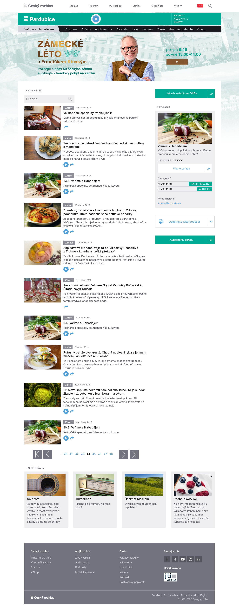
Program (93, 6)
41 (71, 454)
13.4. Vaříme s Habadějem (81, 181)
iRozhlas (73, 6)
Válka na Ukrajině (41, 557)
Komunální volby (41, 562)
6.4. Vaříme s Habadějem (81, 323)
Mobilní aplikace (85, 572)
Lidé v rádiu (126, 567)
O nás (161, 29)
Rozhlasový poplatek (132, 582)
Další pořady (35, 468)
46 (99, 454)
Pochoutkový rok (186, 499)
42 (77, 454)
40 (65, 454)
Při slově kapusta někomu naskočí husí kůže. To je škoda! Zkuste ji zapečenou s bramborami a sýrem (104, 391)
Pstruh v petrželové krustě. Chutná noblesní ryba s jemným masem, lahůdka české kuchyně (104, 354)
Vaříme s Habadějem (172, 146)
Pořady (86, 29)
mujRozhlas (115, 6)
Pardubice (204, 189)
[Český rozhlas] (38, 6)
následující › (123, 454)
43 (82, 454)
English (204, 595)
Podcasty (81, 567)
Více (201, 29)
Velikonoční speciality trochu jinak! (87, 113)
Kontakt (124, 577)
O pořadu (163, 107)
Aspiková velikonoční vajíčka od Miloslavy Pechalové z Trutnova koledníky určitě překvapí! (100, 249)
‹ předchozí (47, 454)
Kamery (178, 22)
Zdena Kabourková (169, 203)
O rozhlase (157, 6)
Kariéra (124, 572)
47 (105, 454)
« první (37, 454)
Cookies (156, 595)
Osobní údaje (171, 595)
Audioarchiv (181, 19)
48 (111, 454)
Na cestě (33, 499)
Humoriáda (83, 499)
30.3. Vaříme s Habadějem (81, 427)
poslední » (134, 454)
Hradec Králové (200, 184)
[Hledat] (210, 6)
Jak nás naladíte (181, 29)
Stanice (137, 6)
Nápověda (126, 562)
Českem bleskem (137, 499)
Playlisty (122, 29)
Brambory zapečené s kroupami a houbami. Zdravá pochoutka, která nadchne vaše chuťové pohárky (99, 212)
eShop (35, 572)
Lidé (135, 29)
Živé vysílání (82, 557)
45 (94, 454)
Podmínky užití (189, 595)
